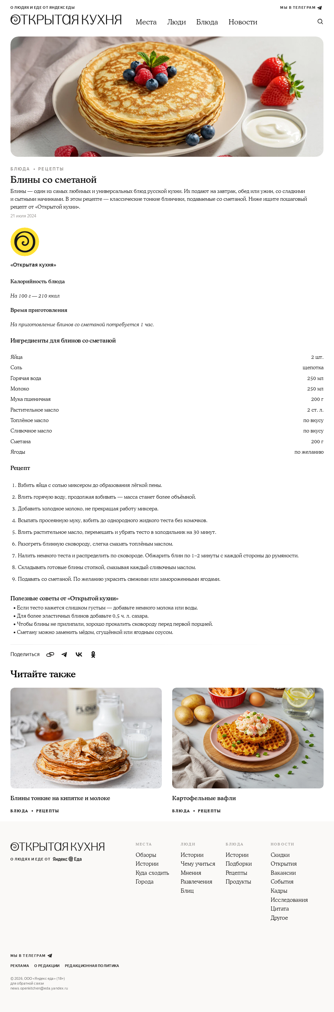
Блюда (207, 22)
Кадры (279, 891)
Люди (176, 22)
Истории (147, 864)
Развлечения (196, 882)
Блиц (187, 891)
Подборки (239, 864)
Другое (279, 918)
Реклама (19, 966)
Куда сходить (152, 873)
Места (146, 22)
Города (145, 882)
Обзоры (146, 855)
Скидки (280, 855)
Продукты (238, 882)
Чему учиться (198, 864)
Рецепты (51, 169)
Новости (243, 22)
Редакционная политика (92, 966)
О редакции (46, 966)
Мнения (191, 873)
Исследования (289, 900)
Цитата (280, 909)
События (282, 882)
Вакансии (283, 873)
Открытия (284, 864)
